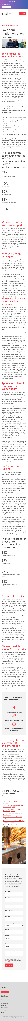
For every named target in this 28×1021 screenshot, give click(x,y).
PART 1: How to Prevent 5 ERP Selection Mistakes (11, 802)
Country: (7, 935)
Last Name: (8, 897)
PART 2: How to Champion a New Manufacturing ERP (13, 806)
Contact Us (9, 965)
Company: (7, 916)
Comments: (7, 949)
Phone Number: (9, 910)
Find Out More (6, 7)
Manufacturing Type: (10, 923)
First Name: (8, 891)
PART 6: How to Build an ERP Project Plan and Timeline (13, 821)
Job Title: (7, 929)
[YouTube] (3, 999)
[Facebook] (5, 999)
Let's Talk (23, 13)
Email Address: (8, 904)
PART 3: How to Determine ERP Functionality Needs (12, 810)
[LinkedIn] (1, 999)
